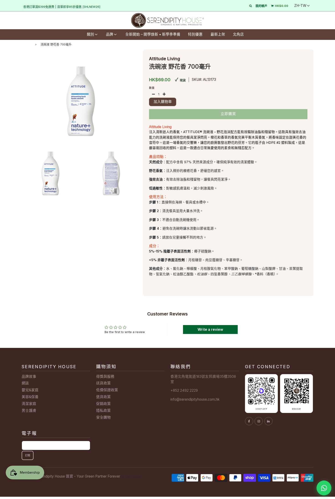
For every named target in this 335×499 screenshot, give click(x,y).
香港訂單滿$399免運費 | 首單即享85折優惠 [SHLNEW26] (61, 6)
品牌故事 (29, 376)
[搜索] (251, 6)
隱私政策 (103, 410)
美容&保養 (30, 397)
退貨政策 (103, 397)
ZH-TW (300, 5)
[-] (153, 94)
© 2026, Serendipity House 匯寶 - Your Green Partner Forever (71, 476)
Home (26, 44)
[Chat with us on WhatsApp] (324, 488)
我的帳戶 (261, 6)
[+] (164, 94)
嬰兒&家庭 (30, 390)
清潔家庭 (29, 404)
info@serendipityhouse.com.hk (194, 399)
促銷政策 (103, 404)
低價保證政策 (107, 390)
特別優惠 (195, 34)
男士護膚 (29, 410)
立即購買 (228, 114)
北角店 (238, 34)
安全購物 (103, 417)
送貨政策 (103, 383)
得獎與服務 (105, 376)
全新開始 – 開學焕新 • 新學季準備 (152, 34)
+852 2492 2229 (184, 390)
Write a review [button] (210, 329)
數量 (152, 87)
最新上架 (218, 34)
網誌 (25, 383)
